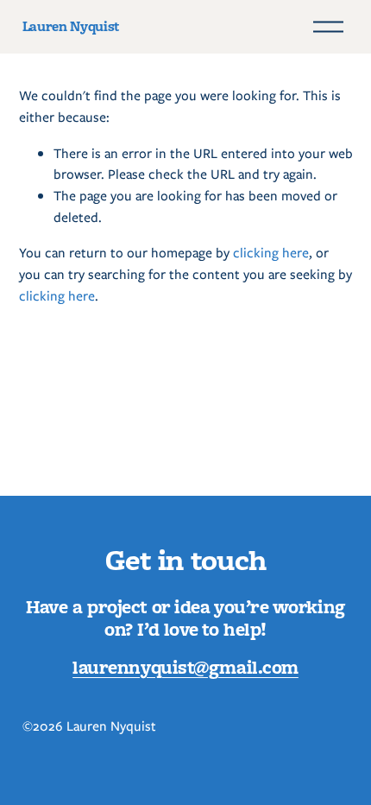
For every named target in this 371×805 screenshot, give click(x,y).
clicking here (271, 253)
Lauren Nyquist (70, 25)
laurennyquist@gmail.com (185, 667)
